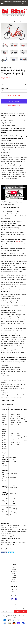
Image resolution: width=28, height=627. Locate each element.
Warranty (14, 577)
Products (14, 569)
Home (2, 21)
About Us (14, 573)
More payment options (14, 105)
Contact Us (14, 589)
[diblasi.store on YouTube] (16, 599)
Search (14, 591)
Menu (4, 4)
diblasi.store (16, 616)
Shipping (14, 579)
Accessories (14, 571)
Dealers (14, 575)
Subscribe (20, 611)
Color (2, 81)
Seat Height (4, 88)
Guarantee (14, 581)
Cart (25, 4)
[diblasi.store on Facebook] (12, 599)
